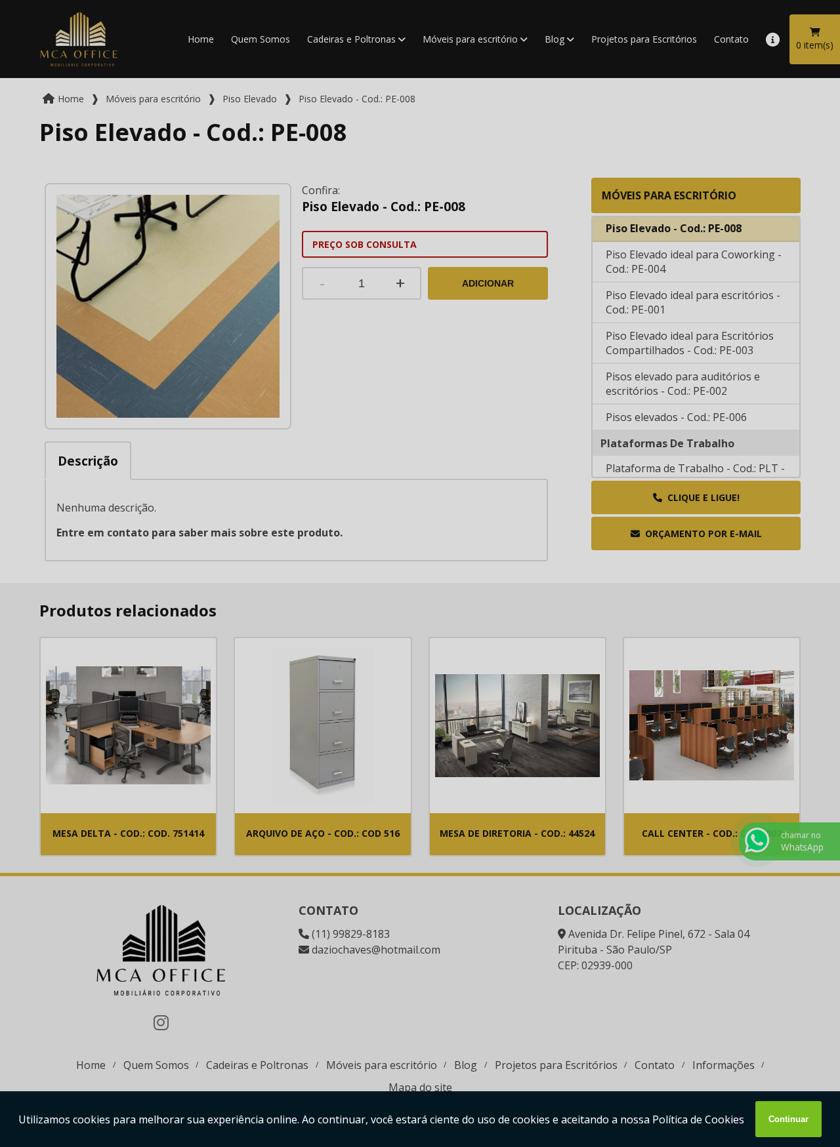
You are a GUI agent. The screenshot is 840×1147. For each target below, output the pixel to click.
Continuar (788, 1119)
